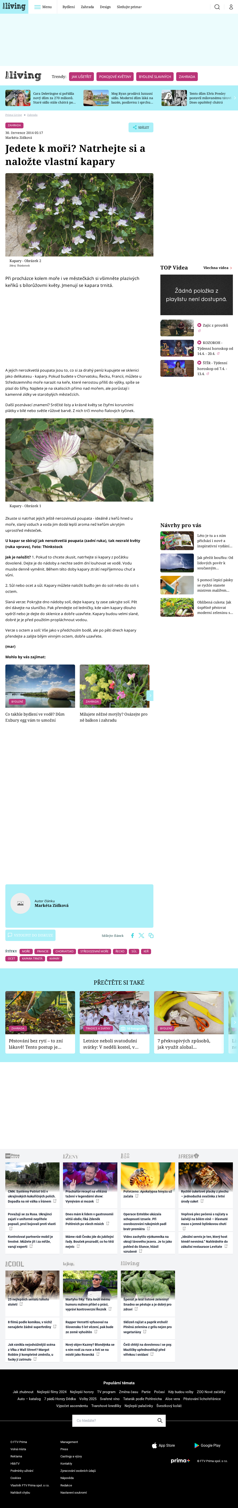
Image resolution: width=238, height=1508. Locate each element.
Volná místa (18, 1449)
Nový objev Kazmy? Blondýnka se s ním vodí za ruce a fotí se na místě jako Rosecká (90, 1349)
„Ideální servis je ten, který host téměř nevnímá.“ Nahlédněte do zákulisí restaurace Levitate (204, 1242)
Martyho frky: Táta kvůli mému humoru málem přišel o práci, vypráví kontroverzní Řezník (88, 1304)
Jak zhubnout (23, 1392)
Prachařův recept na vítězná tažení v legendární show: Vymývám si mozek (86, 1196)
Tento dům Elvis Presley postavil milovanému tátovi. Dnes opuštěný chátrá (210, 97)
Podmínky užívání (21, 1470)
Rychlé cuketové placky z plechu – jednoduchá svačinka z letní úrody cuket (204, 1196)
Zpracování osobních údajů (78, 1470)
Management (69, 1442)
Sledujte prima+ (129, 6)
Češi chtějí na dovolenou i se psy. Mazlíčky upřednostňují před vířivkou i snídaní (147, 1349)
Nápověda (67, 1478)
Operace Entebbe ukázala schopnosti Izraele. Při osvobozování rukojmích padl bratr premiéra (144, 1221)
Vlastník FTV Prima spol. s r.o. (29, 1485)
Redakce (66, 1485)
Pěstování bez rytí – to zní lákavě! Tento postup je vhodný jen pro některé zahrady (36, 1044)
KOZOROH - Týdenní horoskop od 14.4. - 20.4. (215, 348)
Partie (146, 1392)
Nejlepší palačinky (139, 1406)
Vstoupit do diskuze (33, 935)
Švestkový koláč (169, 1406)
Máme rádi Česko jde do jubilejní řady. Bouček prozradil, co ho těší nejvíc (90, 1242)
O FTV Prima (18, 1442)
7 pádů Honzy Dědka (60, 1399)
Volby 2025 (87, 1399)
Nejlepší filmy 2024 (51, 1392)
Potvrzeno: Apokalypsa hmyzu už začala (147, 1194)
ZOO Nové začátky (211, 1392)
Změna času (128, 1392)
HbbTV (15, 1463)
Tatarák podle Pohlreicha (142, 1399)
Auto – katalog (29, 1399)
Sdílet (141, 128)
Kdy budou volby (180, 1392)
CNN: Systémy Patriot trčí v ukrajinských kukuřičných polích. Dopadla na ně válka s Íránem (32, 1196)
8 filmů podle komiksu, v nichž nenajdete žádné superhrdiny (30, 1324)
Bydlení (69, 6)
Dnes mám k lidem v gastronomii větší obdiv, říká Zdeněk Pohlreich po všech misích (89, 1219)
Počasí (159, 1392)
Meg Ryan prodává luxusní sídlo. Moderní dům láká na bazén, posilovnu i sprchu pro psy (132, 100)
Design (105, 6)
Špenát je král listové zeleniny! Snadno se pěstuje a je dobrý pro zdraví (147, 1304)
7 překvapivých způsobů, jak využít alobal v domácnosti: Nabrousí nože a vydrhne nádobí (184, 1044)
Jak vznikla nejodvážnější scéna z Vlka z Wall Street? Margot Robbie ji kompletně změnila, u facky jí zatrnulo (31, 1352)
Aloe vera (172, 1399)
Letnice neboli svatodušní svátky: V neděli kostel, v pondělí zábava (110, 1044)
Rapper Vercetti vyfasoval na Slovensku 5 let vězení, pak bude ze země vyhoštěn (89, 1327)
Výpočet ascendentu (72, 1406)
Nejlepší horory (82, 1392)
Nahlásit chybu (20, 1492)
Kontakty (66, 1463)
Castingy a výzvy (71, 1456)
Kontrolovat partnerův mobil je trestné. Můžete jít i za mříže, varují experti (30, 1242)
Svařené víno (110, 1399)
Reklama (16, 1456)
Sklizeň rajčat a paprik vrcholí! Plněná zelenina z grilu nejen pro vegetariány (147, 1327)
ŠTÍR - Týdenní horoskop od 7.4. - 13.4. (212, 368)
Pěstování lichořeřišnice (202, 1399)
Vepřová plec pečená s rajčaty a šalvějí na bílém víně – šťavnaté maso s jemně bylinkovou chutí (204, 1219)
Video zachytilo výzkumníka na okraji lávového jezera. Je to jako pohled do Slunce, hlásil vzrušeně (147, 1244)
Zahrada (87, 6)
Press (64, 1449)
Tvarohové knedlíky (106, 1406)
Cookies (15, 1478)
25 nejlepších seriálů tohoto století (28, 1301)
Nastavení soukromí (73, 1492)
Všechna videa (216, 267)
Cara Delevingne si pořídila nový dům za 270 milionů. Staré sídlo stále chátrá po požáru (53, 100)
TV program (106, 1392)
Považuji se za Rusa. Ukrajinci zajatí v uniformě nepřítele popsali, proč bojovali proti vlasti (32, 1219)
